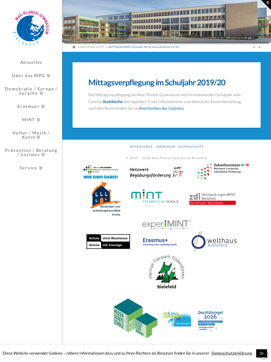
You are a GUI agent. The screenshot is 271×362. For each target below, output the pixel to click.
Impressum (165, 146)
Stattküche (113, 101)
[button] (266, 5)
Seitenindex (141, 146)
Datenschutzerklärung (231, 353)
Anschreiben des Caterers (161, 108)
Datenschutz (191, 146)
